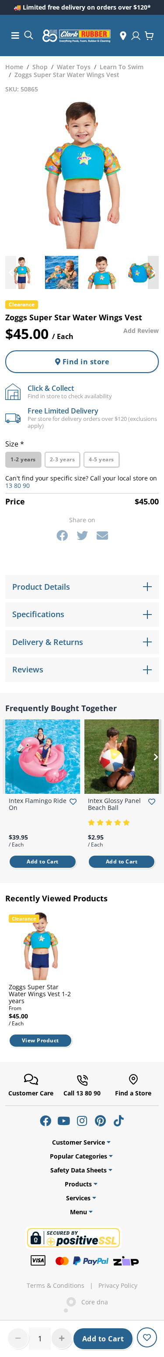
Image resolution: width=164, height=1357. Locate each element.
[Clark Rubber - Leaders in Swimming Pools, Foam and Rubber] (76, 35)
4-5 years (101, 459)
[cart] (149, 35)
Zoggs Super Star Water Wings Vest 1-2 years (40, 994)
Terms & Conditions (55, 1286)
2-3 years (62, 459)
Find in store (84, 361)
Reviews (27, 669)
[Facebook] (62, 535)
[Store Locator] (123, 35)
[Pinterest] (100, 1121)
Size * (14, 444)
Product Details (41, 586)
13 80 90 (17, 485)
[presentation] (10, 272)
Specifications (38, 614)
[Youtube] (64, 1121)
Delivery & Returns (47, 642)
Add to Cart (103, 1339)
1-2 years (23, 459)
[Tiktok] (119, 1121)
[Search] (28, 34)
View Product (40, 1040)
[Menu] (15, 35)
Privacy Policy (117, 1286)
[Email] (102, 535)
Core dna (92, 1302)
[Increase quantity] (62, 1338)
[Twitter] (82, 535)
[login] (135, 35)
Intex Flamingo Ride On (37, 804)
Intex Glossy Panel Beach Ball (114, 804)
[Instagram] (82, 1121)
